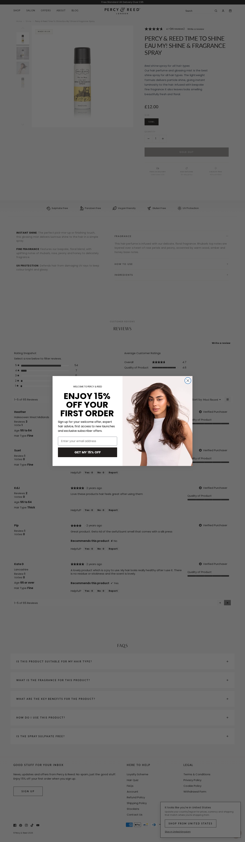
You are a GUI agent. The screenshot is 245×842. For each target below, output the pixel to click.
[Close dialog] (188, 380)
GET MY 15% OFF (87, 452)
